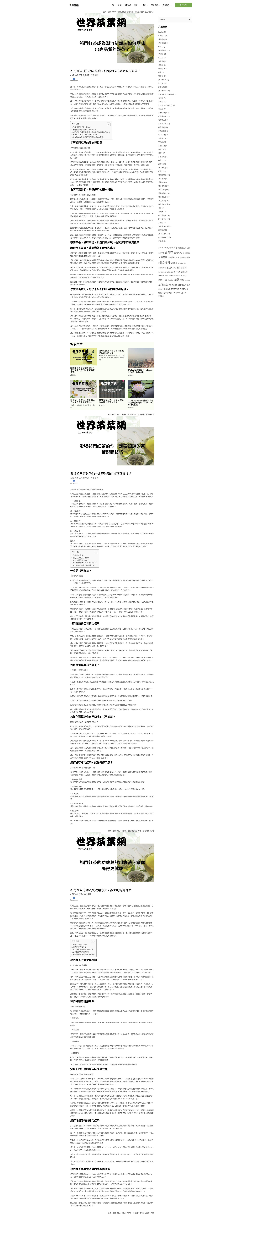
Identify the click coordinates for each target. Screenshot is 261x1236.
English (161, 32)
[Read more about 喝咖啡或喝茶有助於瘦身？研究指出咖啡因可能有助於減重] (83, 357)
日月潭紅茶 (182, 263)
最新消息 (74, 75)
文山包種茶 (162, 80)
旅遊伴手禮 (162, 91)
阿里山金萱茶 (176, 293)
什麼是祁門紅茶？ (78, 555)
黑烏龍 (160, 241)
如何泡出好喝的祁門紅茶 (81, 952)
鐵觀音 (160, 212)
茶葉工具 (161, 182)
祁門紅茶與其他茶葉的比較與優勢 (83, 954)
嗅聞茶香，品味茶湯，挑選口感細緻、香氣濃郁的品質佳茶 (91, 132)
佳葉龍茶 (161, 43)
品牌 (105, 356)
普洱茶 (160, 109)
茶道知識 (86, 75)
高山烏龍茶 (162, 234)
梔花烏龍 (161, 131)
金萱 (160, 208)
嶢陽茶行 (164, 263)
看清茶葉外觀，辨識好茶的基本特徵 (84, 130)
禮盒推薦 (171, 275)
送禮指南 (167, 289)
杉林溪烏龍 (162, 116)
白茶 (160, 153)
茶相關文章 (102, 358)
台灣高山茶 (185, 257)
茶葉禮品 (170, 280)
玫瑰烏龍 (161, 146)
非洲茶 (160, 223)
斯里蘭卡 (161, 83)
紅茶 (80, 75)
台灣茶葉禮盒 (173, 257)
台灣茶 (101, 356)
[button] (113, 5)
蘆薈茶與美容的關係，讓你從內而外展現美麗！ (111, 401)
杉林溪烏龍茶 (162, 268)
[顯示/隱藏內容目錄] (108, 124)
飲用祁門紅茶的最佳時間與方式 (83, 950)
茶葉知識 (116, 358)
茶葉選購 (163, 284)
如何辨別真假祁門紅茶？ (81, 560)
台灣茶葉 (162, 257)
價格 (160, 47)
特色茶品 (161, 142)
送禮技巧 (160, 289)
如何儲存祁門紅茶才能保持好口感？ (84, 565)
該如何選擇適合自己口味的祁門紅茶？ (85, 563)
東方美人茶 (162, 124)
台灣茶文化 (179, 252)
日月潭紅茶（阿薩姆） (166, 94)
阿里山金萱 (162, 219)
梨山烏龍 (161, 135)
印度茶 (160, 58)
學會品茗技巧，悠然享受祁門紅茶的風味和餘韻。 (88, 137)
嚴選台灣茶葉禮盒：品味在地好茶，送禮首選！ (140, 371)
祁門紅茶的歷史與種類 (80, 945)
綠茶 (160, 164)
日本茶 (160, 98)
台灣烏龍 (161, 61)
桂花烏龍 (161, 127)
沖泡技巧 (177, 272)
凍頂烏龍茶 (162, 50)
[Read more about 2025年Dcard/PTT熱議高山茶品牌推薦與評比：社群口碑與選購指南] (141, 389)
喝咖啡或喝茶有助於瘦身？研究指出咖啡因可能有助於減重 (82, 370)
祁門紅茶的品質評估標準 (81, 558)
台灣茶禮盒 (187, 253)
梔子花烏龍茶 (162, 272)
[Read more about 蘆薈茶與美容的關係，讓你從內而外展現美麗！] (112, 389)
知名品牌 (114, 356)
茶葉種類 (161, 197)
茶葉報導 (161, 179)
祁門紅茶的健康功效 (79, 947)
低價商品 (161, 39)
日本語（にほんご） (165, 105)
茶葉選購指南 (173, 285)
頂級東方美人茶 (164, 226)
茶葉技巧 (73, 405)
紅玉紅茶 (177, 276)
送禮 (188, 285)
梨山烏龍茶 (170, 272)
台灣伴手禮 (161, 253)
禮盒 (166, 276)
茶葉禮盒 (179, 279)
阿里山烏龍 (162, 215)
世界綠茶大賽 (167, 248)
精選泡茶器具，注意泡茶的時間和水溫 (85, 135)
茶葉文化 (110, 358)
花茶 (122, 356)
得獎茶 (160, 76)
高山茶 (183, 293)
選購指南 (184, 289)
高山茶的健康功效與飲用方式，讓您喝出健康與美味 (82, 401)
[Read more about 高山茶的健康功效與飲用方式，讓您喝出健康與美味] (83, 389)
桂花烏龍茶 (181, 267)
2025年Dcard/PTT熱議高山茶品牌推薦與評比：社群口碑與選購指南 (140, 402)
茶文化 (161, 280)
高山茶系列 (162, 237)
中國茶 (160, 36)
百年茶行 (161, 276)
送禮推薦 (175, 289)
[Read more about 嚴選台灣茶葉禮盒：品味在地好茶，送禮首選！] (141, 358)
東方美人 (161, 120)
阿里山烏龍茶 (168, 293)
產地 (109, 356)
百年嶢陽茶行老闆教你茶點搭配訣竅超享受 (111, 352)
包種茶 (160, 54)
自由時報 (161, 168)
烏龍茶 (160, 138)
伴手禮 (174, 247)
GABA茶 (160, 248)
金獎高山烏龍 (163, 204)
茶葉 (165, 280)
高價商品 (161, 230)
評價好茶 (182, 284)
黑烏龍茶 (161, 296)
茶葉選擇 (187, 280)
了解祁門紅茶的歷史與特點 (81, 127)
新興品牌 (161, 87)
